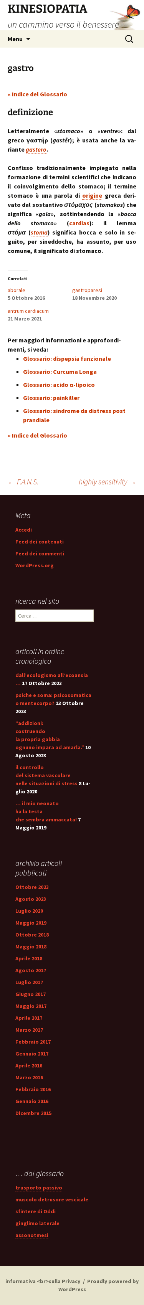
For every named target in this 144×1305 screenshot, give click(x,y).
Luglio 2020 (29, 910)
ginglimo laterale (37, 1223)
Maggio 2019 (30, 922)
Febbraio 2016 (33, 1089)
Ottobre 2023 (32, 887)
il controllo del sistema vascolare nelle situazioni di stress (46, 775)
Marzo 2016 (29, 1077)
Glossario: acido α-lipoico (59, 384)
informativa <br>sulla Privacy (42, 1281)
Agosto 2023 (30, 898)
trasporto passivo (38, 1187)
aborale (16, 290)
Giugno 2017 (30, 994)
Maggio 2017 (30, 1006)
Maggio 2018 (30, 946)
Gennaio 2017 (31, 1053)
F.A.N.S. (23, 481)
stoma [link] (39, 232)
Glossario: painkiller (51, 397)
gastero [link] (36, 149)
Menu (15, 39)
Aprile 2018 (28, 958)
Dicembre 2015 (33, 1113)
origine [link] (92, 195)
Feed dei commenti (39, 553)
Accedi (23, 529)
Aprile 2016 (28, 1065)
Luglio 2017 (29, 982)
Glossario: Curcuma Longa (60, 371)
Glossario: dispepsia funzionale (67, 358)
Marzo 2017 (29, 1029)
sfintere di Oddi (35, 1211)
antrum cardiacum (28, 310)
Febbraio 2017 (33, 1041)
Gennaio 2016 (31, 1101)
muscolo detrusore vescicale (51, 1199)
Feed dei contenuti (39, 541)
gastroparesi (87, 290)
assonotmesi (31, 1235)
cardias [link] (79, 223)
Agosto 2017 (30, 970)
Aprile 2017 (28, 1017)
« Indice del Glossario (37, 94)
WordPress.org (34, 565)
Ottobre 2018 (32, 934)
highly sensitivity (107, 481)
